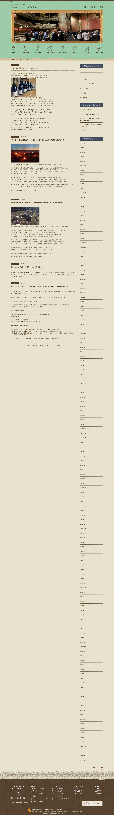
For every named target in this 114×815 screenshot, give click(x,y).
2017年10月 (83, 537)
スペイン (33, 800)
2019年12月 (83, 429)
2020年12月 (83, 379)
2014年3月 (82, 733)
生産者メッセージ (78, 790)
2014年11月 (83, 696)
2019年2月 (82, 474)
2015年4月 (82, 674)
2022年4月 (82, 320)
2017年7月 (82, 551)
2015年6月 (82, 664)
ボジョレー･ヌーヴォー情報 (87, 84)
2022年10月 (83, 297)
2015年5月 (82, 669)
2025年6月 (82, 179)
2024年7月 (82, 211)
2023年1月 (82, 283)
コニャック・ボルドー (36, 796)
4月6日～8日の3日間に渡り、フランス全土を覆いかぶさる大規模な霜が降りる (37, 140)
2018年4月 (82, 510)
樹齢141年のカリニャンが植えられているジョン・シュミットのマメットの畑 (37, 202)
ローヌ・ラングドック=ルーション (39, 798)
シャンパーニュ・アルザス (37, 788)
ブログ (96, 792)
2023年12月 (83, 238)
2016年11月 (83, 587)
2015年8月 (82, 655)
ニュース (19, 60)
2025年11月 (83, 170)
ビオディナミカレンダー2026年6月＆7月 (90, 131)
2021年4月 (82, 361)
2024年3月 (82, 224)
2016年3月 (82, 624)
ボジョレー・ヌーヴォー (37, 801)
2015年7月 (82, 660)
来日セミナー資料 (84, 88)
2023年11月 (83, 243)
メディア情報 (83, 79)
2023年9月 (82, 252)
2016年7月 (82, 606)
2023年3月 (82, 274)
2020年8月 (82, 397)
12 (50, 345)
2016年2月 (82, 628)
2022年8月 (82, 306)
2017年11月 (83, 533)
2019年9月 (82, 442)
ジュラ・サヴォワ (35, 792)
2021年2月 (82, 370)
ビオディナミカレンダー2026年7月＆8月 (90, 114)
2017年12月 (83, 528)
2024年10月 (83, 197)
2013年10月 (83, 755)
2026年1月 (82, 161)
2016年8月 (82, 601)
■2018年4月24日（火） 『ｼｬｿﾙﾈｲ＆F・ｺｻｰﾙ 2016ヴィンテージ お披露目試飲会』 (40, 286)
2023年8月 (82, 256)
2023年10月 (83, 247)
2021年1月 (82, 374)
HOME (12, 60)
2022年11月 (83, 292)
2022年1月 (82, 324)
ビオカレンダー (84, 75)
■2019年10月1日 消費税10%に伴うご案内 (26, 267)
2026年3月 (82, 156)
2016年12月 (83, 583)
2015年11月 (83, 642)
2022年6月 (82, 315)
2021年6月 (82, 351)
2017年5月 (82, 560)
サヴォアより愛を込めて (86, 109)
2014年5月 (82, 724)
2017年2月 (82, 574)
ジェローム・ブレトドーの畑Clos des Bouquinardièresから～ (89, 119)
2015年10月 (83, 646)
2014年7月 (82, 714)
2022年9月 (82, 302)
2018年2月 (82, 519)
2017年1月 (82, 578)
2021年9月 (82, 338)
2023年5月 (82, 265)
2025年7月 (82, 174)
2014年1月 (82, 742)
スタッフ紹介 (98, 790)
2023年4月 (82, 270)
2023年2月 (82, 279)
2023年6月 (82, 261)
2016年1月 (82, 633)
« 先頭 (33, 345)
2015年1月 (82, 687)
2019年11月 (83, 433)
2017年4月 (82, 565)
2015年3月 (82, 678)
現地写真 (76, 788)
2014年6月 (82, 719)
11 (47, 345)
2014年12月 (83, 692)
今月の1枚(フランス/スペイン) (87, 93)
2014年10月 (83, 701)
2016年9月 (82, 596)
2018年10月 (83, 488)
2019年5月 (82, 460)
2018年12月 (83, 479)
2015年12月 (83, 637)
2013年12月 (83, 746)
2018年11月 (83, 483)
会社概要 (97, 788)
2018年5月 (82, 506)
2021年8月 (82, 342)
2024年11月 (83, 193)
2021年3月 (82, 365)
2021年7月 (82, 347)
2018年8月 (82, 497)
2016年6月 (82, 610)
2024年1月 (82, 234)
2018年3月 (82, 515)
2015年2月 (82, 683)
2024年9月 (82, 202)
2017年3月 (82, 569)
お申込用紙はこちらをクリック (20, 325)
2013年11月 (83, 751)
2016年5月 (82, 615)
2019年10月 (83, 438)
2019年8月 (82, 447)
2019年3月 (82, 469)
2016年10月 (83, 592)
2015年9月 (82, 651)
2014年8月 (82, 710)
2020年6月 (82, 406)
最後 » (58, 345)
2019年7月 (82, 451)
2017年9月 (82, 542)
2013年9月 (82, 760)
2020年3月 (82, 419)
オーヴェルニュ (35, 795)
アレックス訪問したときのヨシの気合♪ (24, 68)
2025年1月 (82, 188)
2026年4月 (82, 152)
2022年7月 (82, 311)
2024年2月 (82, 229)
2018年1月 (82, 524)
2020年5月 (82, 410)
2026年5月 (82, 147)
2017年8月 (82, 547)
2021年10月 (83, 333)
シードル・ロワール (36, 790)
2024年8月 (82, 206)
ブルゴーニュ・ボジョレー (37, 793)
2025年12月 (83, 165)
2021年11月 (83, 329)
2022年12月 (83, 288)
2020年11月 (83, 383)
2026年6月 (82, 143)
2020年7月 (82, 401)
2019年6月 (82, 456)
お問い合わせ (98, 793)
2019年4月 (82, 465)
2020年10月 (83, 388)
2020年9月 (82, 392)
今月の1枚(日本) (84, 97)
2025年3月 (82, 184)
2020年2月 (82, 424)
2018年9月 (82, 492)
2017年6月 (82, 556)
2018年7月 (82, 501)
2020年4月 (82, 415)
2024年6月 (82, 215)
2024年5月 (82, 220)
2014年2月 (82, 737)
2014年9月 (82, 705)
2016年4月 (82, 619)
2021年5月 (82, 356)
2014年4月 (82, 728)
